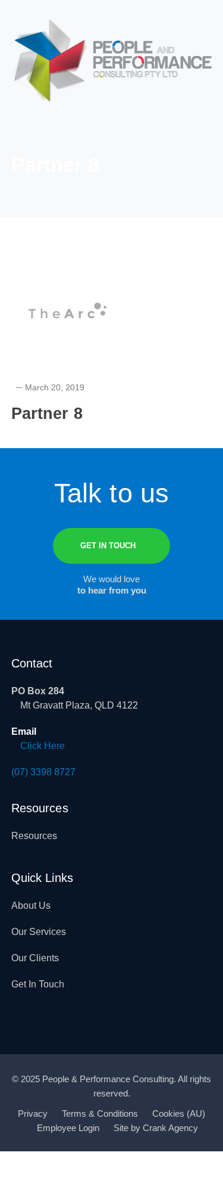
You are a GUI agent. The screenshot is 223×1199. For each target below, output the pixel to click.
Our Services (38, 932)
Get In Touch (37, 984)
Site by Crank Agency (156, 1128)
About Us (31, 905)
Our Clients (35, 958)
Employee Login (68, 1128)
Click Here (42, 746)
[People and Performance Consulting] (111, 60)
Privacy (33, 1113)
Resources (34, 836)
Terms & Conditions (100, 1113)
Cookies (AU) (178, 1113)
